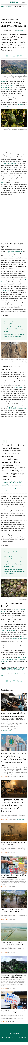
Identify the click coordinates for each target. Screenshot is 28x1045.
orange (20, 104)
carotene (6, 89)
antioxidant (4, 87)
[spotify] (12, 1037)
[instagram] (18, 1037)
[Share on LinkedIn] (14, 55)
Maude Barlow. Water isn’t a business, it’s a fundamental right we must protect (15, 329)
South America (19, 674)
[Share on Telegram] (21, 55)
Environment (4, 729)
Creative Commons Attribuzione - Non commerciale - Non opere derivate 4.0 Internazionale (13, 670)
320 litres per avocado (9, 163)
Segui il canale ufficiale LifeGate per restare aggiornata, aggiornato (14, 659)
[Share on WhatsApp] (18, 55)
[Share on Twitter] (10, 55)
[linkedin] (22, 1037)
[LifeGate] (14, 2)
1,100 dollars (5, 290)
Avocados (4, 81)
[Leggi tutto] (26, 690)
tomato (6, 106)
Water (25, 674)
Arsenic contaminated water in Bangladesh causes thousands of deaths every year (13, 564)
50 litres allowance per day (17, 408)
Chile (2, 676)
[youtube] (15, 1037)
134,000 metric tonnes (8, 630)
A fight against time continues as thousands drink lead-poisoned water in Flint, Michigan (14, 571)
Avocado (6, 676)
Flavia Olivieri (20, 30)
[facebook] (3, 1037)
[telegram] (25, 1037)
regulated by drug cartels (19, 639)
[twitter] (6, 1037)
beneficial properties (7, 85)
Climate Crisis (4, 819)
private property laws (15, 252)
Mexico (21, 637)
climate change (18, 387)
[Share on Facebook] (7, 55)
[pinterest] (9, 1037)
